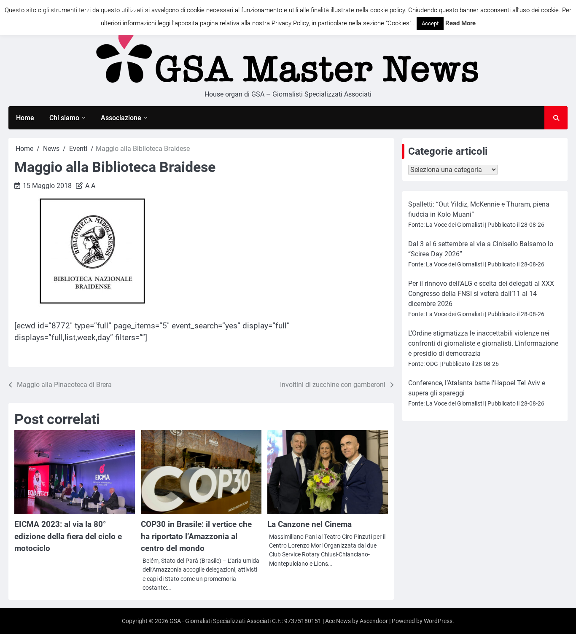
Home (25, 118)
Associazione (121, 118)
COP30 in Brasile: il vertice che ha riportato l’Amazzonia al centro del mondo (196, 536)
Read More (460, 23)
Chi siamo (64, 118)
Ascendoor (374, 621)
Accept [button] (430, 23)
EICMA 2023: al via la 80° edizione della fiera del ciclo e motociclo (68, 536)
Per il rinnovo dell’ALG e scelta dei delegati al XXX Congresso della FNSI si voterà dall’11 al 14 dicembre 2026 (481, 293)
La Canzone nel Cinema (309, 524)
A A (90, 186)
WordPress (438, 621)
